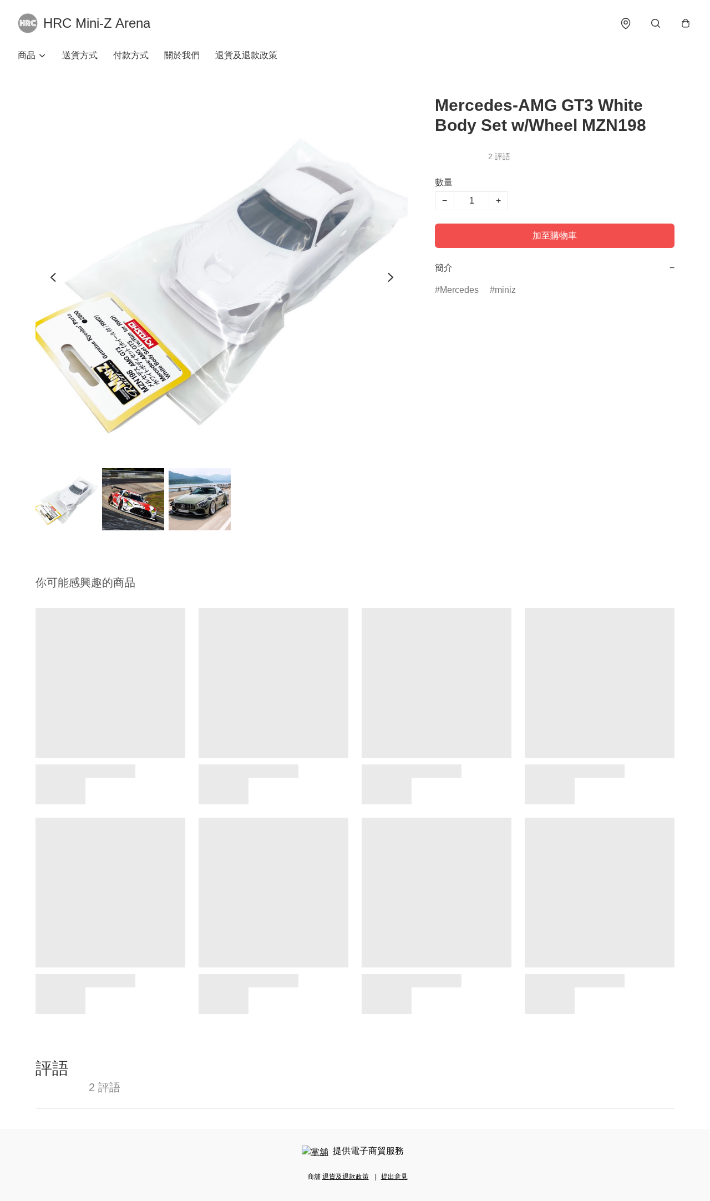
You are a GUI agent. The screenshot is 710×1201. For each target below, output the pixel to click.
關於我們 (182, 55)
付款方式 (131, 55)
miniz (505, 290)
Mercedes (459, 290)
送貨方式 (80, 55)
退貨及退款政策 (246, 55)
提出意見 (394, 1176)
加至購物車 (554, 235)
